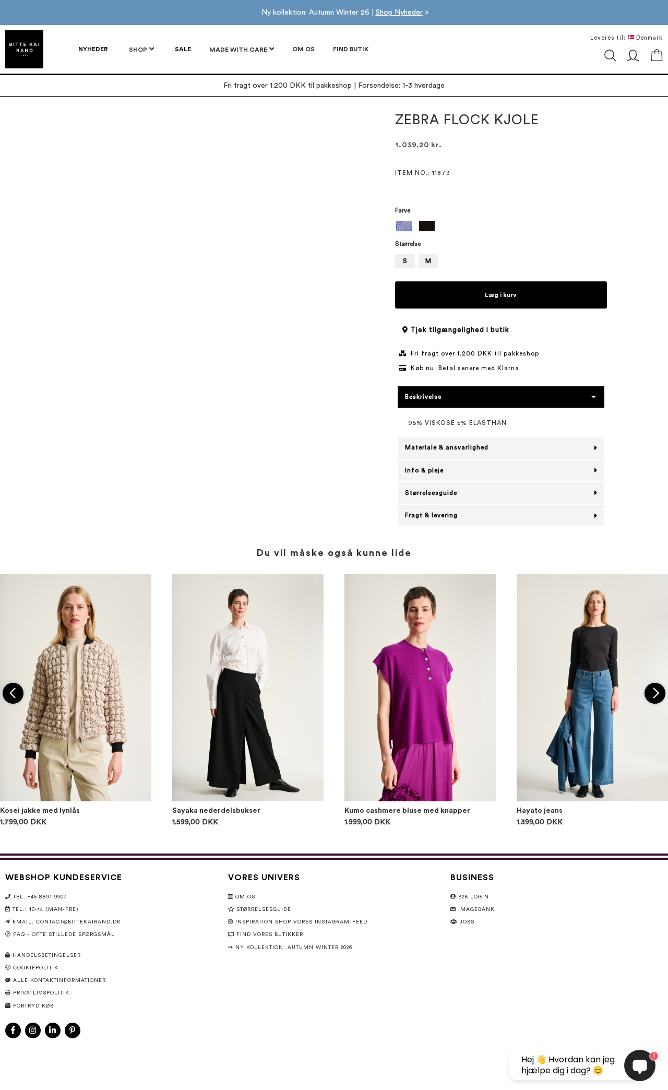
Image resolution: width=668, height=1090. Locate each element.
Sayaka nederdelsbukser (216, 810)
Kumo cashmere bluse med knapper (407, 810)
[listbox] (501, 227)
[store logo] (24, 49)
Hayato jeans (540, 810)
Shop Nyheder (399, 12)
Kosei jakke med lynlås (40, 810)
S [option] (405, 261)
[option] (404, 226)
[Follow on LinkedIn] (53, 1030)
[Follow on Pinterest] (72, 1030)
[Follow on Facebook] (13, 1030)
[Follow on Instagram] (33, 1030)
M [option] (428, 261)
